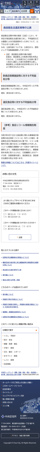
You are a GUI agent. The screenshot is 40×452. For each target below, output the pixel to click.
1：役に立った (10, 214)
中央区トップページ (7, 17)
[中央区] (6, 3)
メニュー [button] (37, 4)
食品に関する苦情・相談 (11, 280)
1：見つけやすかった (12, 226)
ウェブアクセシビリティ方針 (13, 396)
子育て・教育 (9, 348)
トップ (7, 11)
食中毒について (8, 275)
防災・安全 (8, 340)
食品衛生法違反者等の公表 (12, 270)
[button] (32, 11)
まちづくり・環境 (10, 356)
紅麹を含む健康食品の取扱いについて (16, 257)
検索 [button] (25, 4)
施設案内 (16, 11)
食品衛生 (33, 17)
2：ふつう (22, 214)
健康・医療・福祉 (20, 17)
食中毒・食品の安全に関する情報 (11, 19)
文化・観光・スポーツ (12, 352)
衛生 (28, 17)
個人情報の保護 (8, 399)
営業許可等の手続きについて (13, 299)
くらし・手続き (10, 336)
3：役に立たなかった (12, 217)
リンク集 (6, 406)
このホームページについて (12, 386)
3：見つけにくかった (12, 229)
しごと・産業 (9, 360)
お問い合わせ (8, 402)
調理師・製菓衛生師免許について (14, 312)
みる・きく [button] (31, 4)
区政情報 (7, 364)
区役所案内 (7, 389)
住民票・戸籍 (27, 11)
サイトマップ (7, 392)
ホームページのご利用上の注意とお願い (17, 382)
